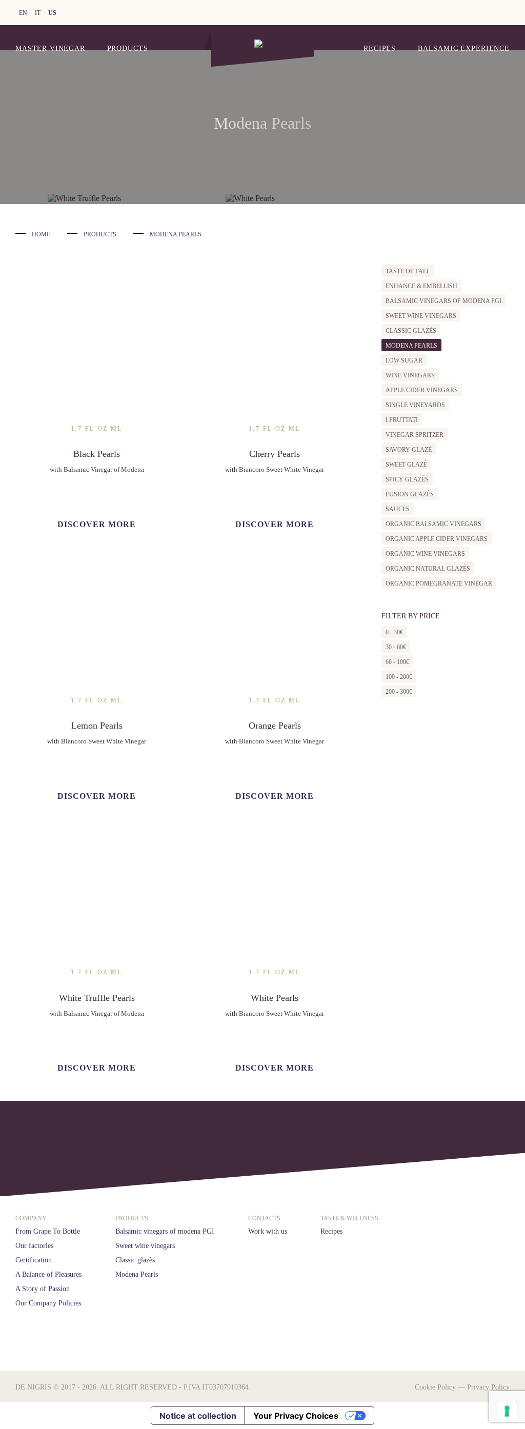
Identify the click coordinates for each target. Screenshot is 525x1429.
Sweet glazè (406, 464)
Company (31, 1218)
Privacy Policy (488, 1387)
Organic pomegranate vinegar (439, 583)
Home (41, 234)
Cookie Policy (435, 1387)
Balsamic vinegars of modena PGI (443, 301)
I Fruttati (402, 420)
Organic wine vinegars (425, 553)
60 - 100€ (397, 662)
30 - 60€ (396, 647)
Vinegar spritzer (414, 434)
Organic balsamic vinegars (433, 524)
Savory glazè (409, 449)
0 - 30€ (394, 632)
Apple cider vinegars (422, 390)
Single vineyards (415, 405)
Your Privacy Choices (295, 1416)
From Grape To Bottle (47, 1231)
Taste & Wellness (349, 1218)
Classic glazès (411, 330)
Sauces (398, 509)
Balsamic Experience (464, 48)
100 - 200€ (399, 676)
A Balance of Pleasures (48, 1274)
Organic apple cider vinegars (437, 538)
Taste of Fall (408, 271)
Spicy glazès (407, 479)
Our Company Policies (48, 1303)
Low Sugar (404, 360)
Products (127, 48)
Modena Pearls (411, 345)
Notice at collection (197, 1416)
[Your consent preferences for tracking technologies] (507, 1411)
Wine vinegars (410, 375)
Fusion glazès (410, 494)
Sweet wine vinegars (421, 315)
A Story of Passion (42, 1289)
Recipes (380, 48)
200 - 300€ (399, 691)
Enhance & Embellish (421, 286)
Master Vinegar (50, 48)
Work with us (267, 1231)
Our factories (34, 1246)
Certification (33, 1260)
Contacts (264, 1218)
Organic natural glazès (428, 568)
